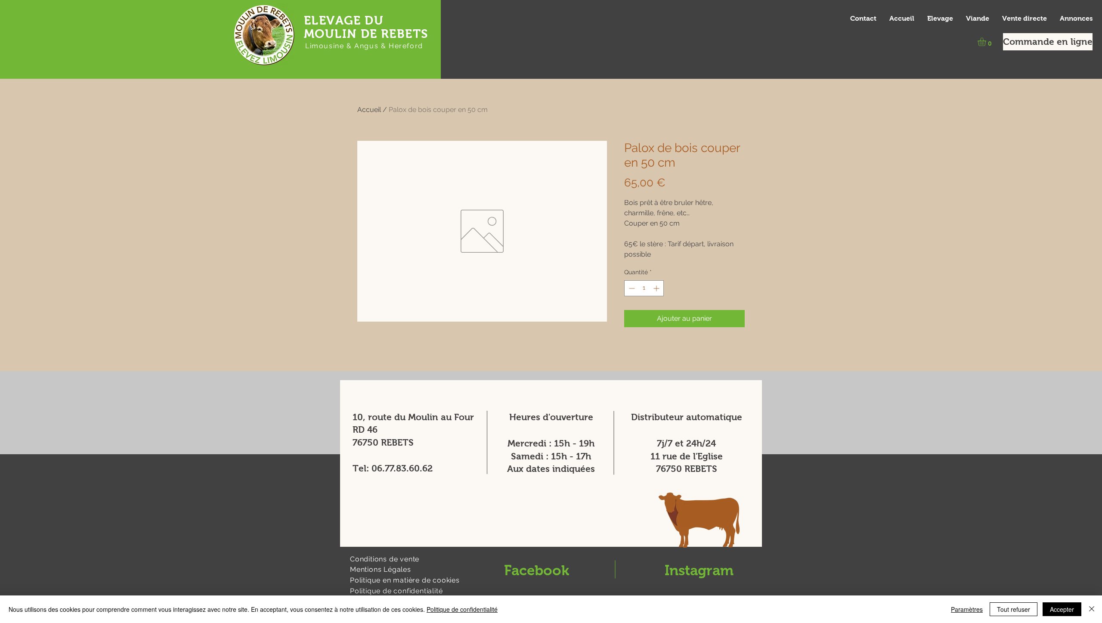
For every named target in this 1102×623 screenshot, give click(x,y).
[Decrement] (630, 288)
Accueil (369, 109)
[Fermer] (1092, 609)
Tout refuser (1013, 609)
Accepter (1062, 609)
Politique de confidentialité (462, 609)
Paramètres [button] (967, 609)
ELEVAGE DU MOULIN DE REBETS (366, 27)
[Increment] (657, 288)
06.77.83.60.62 (402, 468)
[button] (987, 41)
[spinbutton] (644, 288)
